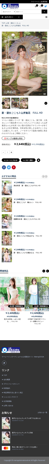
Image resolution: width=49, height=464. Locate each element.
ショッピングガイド (11, 397)
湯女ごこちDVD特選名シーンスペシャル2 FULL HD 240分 (30, 237)
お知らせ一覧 (42, 412)
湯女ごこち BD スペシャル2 (26, 185)
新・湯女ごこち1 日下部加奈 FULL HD (30, 253)
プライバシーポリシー (12, 384)
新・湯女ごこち (13, 23)
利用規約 (7, 388)
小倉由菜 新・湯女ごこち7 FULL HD (30, 202)
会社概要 (7, 379)
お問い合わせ (8, 405)
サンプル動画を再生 (14, 138)
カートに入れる (11, 160)
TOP (3, 23)
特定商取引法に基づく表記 (13, 392)
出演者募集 (8, 401)
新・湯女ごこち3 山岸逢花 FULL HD (15, 25)
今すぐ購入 (29, 160)
